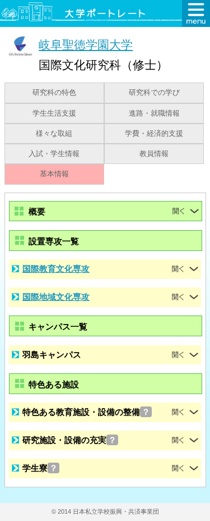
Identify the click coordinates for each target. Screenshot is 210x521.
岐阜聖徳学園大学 (86, 44)
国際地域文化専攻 (56, 296)
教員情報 (154, 154)
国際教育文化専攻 (56, 268)
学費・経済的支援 (154, 134)
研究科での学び (154, 93)
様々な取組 (54, 134)
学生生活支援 (54, 113)
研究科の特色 (54, 93)
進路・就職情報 (154, 113)
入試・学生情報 (54, 154)
